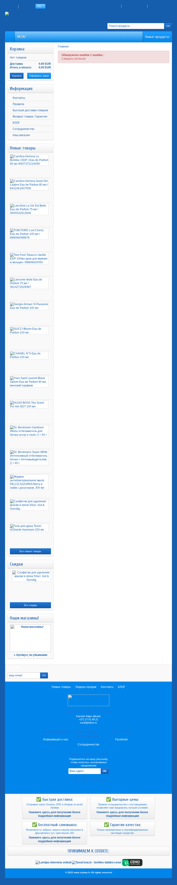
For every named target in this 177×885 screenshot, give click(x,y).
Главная (63, 46)
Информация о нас (55, 739)
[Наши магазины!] (30, 638)
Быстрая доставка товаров (30, 110)
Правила (18, 104)
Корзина (17, 49)
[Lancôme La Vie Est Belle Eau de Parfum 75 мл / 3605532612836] (29, 209)
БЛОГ (16, 122)
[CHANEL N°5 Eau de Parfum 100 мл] (29, 355)
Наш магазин (21, 135)
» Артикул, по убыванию (30, 655)
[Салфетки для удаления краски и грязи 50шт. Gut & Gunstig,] (29, 505)
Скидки (16, 564)
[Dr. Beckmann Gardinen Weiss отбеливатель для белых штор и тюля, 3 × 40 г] (29, 431)
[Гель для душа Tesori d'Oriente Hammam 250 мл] (29, 528)
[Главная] (10, 37)
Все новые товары (30, 551)
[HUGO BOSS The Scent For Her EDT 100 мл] (29, 405)
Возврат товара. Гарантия (30, 116)
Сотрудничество (23, 129)
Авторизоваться (134, 6)
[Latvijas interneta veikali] (53, 862)
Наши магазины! (24, 618)
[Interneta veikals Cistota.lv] (23, 13)
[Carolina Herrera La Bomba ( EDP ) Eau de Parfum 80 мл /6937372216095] (29, 160)
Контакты (19, 97)
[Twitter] (88, 786)
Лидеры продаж (85, 687)
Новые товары (22, 148)
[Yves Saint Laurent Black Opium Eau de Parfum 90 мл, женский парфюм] (29, 382)
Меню (21, 37)
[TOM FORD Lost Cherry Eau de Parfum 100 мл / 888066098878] (29, 234)
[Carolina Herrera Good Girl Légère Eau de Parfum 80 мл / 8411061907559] (29, 184)
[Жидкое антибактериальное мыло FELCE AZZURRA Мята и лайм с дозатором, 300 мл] (29, 482)
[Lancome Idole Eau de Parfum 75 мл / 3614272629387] (29, 283)
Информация (21, 88)
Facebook (121, 739)
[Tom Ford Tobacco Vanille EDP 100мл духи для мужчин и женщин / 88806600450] (29, 258)
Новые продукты (157, 37)
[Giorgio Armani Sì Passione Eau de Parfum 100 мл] (29, 306)
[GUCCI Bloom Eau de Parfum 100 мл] (29, 331)
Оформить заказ (39, 75)
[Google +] (96, 786)
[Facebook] (80, 786)
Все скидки (30, 605)
